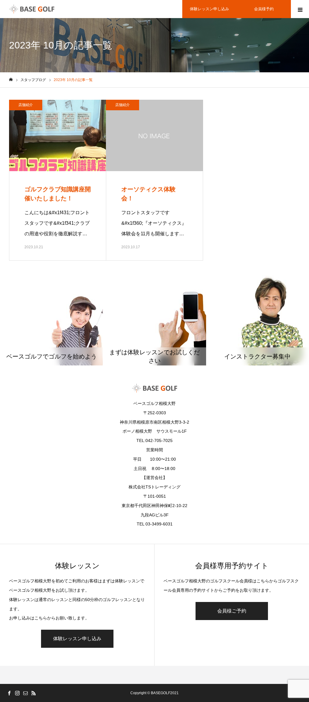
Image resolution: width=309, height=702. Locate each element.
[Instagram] (17, 693)
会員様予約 (264, 9)
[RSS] (33, 693)
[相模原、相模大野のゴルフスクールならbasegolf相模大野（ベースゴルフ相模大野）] (31, 9)
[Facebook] (9, 693)
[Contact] (25, 693)
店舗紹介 (25, 105)
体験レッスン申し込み (209, 9)
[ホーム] (11, 80)
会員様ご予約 (231, 610)
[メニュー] (300, 9)
